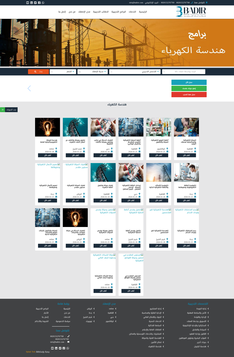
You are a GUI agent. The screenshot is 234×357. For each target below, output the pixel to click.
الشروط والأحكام (41, 321)
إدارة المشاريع (155, 309)
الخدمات (67, 317)
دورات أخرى (201, 342)
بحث (39, 71)
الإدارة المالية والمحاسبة (151, 313)
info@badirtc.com (136, 2)
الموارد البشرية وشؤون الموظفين (192, 338)
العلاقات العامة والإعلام (151, 330)
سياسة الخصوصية (63, 321)
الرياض (89, 309)
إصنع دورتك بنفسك (189, 88)
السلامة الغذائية (154, 325)
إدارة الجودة (201, 309)
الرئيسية (67, 309)
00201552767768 (183, 2)
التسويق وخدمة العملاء (196, 321)
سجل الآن (189, 82)
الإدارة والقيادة (200, 317)
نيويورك (89, 321)
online (111, 309)
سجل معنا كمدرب (189, 94)
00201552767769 (167, 2)
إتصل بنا (45, 317)
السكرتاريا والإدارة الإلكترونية (194, 325)
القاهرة (111, 313)
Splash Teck (30, 352)
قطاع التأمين (156, 342)
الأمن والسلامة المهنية (196, 313)
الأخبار (46, 313)
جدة (90, 313)
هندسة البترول (200, 346)
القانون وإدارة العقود (197, 334)
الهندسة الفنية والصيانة (151, 338)
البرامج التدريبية (42, 309)
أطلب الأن (186, 155)
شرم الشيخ (87, 317)
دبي (112, 317)
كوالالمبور (110, 321)
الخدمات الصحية (155, 321)
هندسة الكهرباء (154, 346)
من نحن (67, 313)
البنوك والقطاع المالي (152, 317)
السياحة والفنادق (199, 330)
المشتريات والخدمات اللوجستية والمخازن (145, 334)
